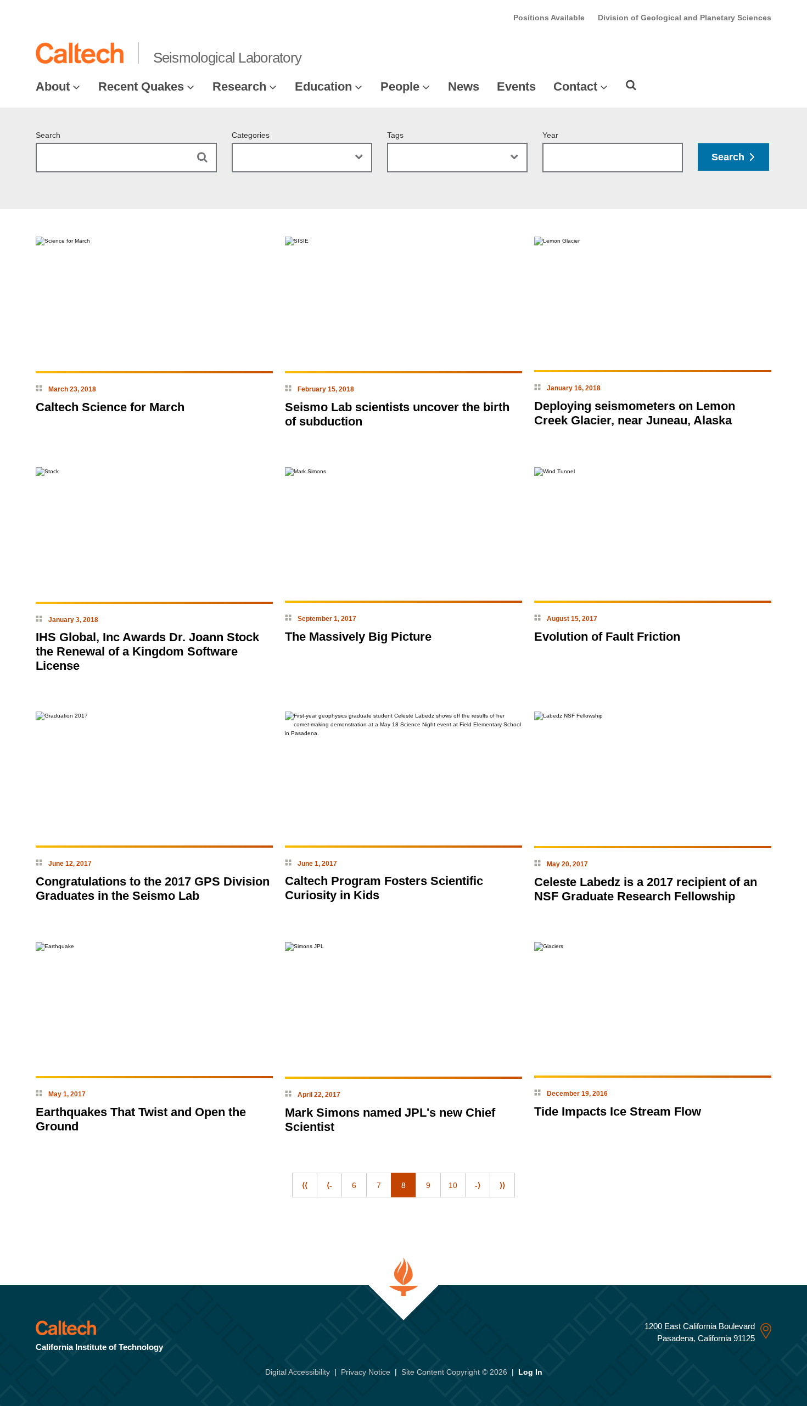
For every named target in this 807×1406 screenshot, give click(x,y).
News (463, 86)
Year (550, 135)
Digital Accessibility (297, 1372)
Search (48, 135)
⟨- (329, 1185)
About (53, 86)
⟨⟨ (304, 1185)
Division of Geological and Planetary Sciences (684, 17)
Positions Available (549, 17)
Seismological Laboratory (227, 57)
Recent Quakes (141, 86)
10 (453, 1185)
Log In (530, 1372)
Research (239, 86)
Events (516, 86)
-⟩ (477, 1185)
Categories (251, 135)
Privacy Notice (365, 1372)
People (399, 86)
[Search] (631, 85)
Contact (575, 86)
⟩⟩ (502, 1185)
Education (323, 86)
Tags (395, 135)
